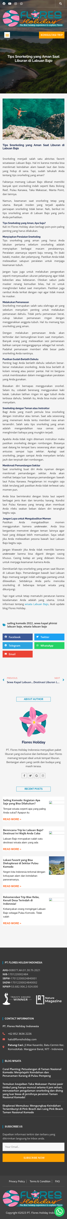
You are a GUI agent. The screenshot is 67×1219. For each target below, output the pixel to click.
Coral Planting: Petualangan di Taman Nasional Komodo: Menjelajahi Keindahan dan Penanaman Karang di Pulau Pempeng (32, 1072)
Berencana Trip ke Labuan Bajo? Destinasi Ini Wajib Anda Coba (23, 831)
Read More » (12, 819)
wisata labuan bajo (35, 626)
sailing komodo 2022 (20, 623)
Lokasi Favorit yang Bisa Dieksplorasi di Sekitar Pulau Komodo (20, 863)
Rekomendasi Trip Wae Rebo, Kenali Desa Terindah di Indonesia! (21, 900)
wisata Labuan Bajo (36, 604)
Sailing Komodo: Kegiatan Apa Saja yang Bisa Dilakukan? (21, 801)
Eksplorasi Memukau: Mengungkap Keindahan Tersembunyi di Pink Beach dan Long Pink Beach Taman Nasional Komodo (33, 1109)
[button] (7, 35)
